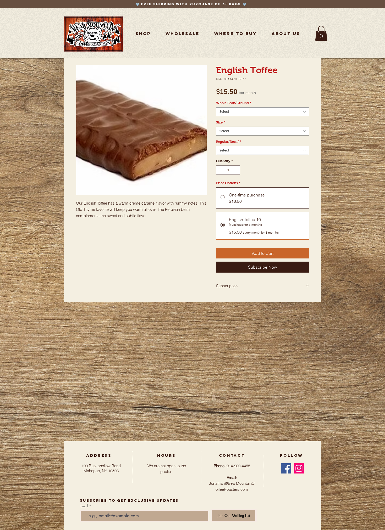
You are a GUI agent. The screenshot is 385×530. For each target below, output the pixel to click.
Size (220, 122)
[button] (235, 33)
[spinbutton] (228, 170)
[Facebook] (286, 468)
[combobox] (262, 111)
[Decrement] (220, 170)
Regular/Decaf (228, 142)
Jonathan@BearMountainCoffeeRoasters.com (232, 483)
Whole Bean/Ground (233, 103)
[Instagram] (299, 468)
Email (84, 506)
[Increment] (236, 170)
